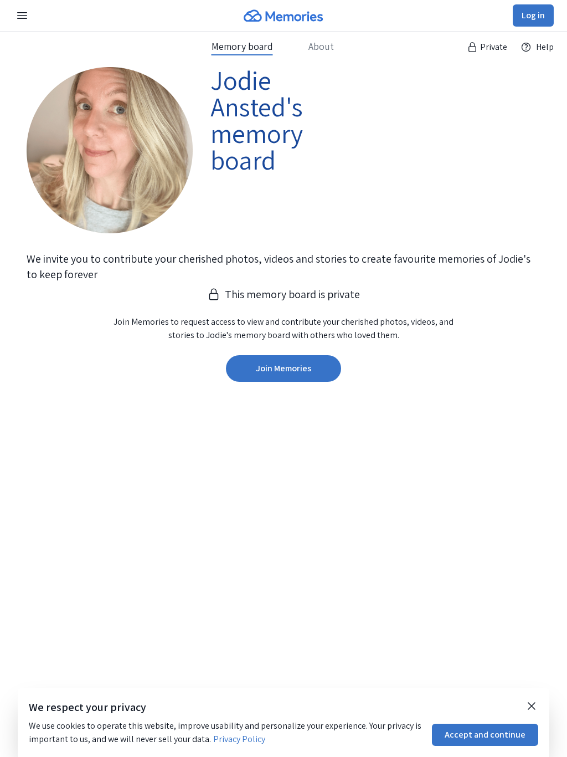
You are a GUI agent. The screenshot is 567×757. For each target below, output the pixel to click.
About (321, 46)
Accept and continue (485, 734)
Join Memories (283, 368)
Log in (533, 15)
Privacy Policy (239, 739)
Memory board (242, 46)
